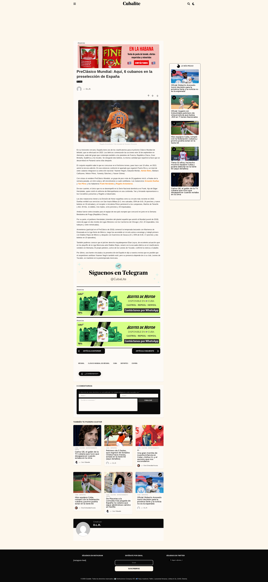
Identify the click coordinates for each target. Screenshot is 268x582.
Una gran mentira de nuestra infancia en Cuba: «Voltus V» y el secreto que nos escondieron (147, 457)
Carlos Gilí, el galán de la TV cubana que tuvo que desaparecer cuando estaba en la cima (87, 455)
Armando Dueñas (152, 181)
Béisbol (81, 363)
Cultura (82, 448)
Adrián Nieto (146, 171)
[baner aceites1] (118, 303)
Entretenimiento (91, 448)
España (134, 363)
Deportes (124, 363)
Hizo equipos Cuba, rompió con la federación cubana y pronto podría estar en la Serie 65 (87, 500)
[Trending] (98, 428)
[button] (74, 4)
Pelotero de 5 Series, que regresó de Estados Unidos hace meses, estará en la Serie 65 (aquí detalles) (118, 454)
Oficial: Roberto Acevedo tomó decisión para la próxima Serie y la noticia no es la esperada (149, 500)
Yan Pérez (82, 184)
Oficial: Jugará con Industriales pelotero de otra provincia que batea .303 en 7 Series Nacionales (184, 114)
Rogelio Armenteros (124, 184)
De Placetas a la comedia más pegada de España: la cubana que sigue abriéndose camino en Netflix (118, 503)
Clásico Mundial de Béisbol (99, 363)
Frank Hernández (107, 184)
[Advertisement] (134, 23)
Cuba (115, 363)
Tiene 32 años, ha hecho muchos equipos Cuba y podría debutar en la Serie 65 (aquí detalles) (183, 165)
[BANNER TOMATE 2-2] (118, 56)
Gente (77, 449)
